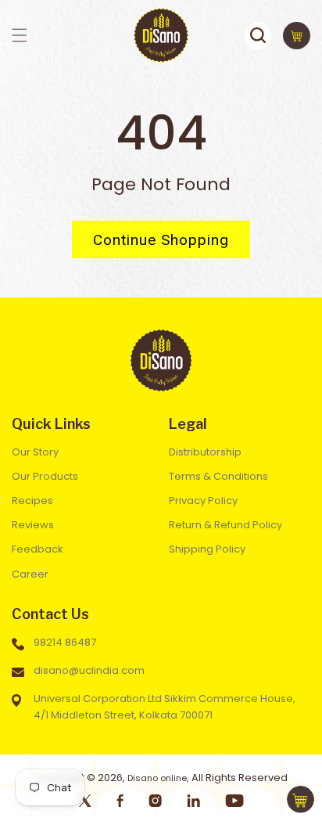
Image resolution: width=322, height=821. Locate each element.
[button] (19, 35)
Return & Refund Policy (225, 524)
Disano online (157, 778)
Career (30, 574)
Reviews (33, 524)
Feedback (37, 549)
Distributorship (205, 452)
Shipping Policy (207, 549)
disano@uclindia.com (89, 670)
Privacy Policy (203, 500)
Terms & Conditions (218, 476)
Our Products (45, 476)
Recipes (32, 500)
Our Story (35, 452)
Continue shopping (161, 240)
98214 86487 (65, 642)
